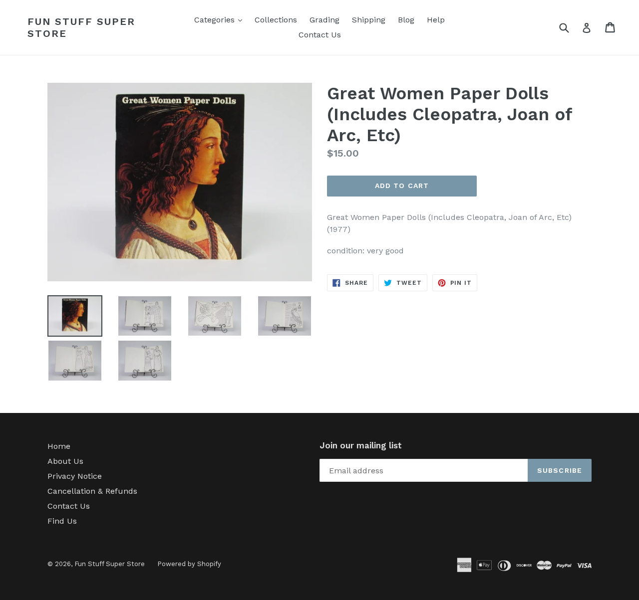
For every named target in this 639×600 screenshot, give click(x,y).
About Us (65, 461)
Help (436, 19)
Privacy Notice (74, 476)
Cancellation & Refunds (92, 491)
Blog (406, 19)
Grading (324, 19)
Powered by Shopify (189, 564)
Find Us (62, 521)
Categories (220, 19)
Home (58, 446)
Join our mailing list (361, 445)
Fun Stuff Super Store (81, 27)
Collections (276, 19)
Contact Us (320, 34)
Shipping (368, 19)
